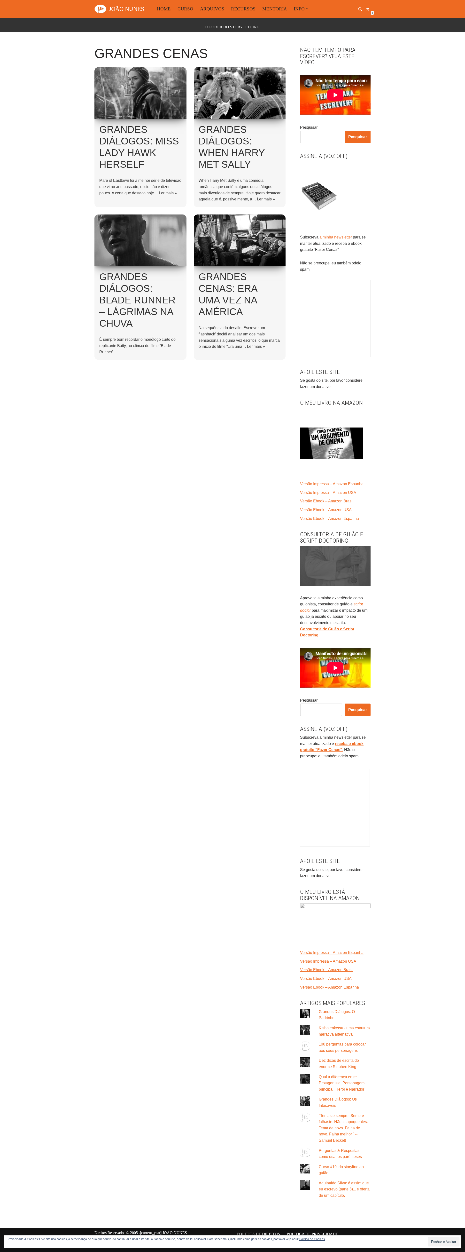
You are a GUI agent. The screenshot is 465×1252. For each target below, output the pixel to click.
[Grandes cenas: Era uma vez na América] (240, 240)
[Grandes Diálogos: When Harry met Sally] (240, 93)
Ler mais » (168, 193)
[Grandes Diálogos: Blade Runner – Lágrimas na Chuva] (140, 240)
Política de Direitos (258, 1234)
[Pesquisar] (360, 9)
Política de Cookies (312, 1239)
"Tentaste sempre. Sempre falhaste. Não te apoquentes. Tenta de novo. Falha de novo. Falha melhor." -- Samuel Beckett (343, 1128)
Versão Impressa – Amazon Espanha (332, 484)
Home (164, 8)
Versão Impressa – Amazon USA (328, 493)
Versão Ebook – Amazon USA (326, 510)
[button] (307, 9)
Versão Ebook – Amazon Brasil (326, 501)
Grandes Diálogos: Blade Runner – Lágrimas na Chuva (137, 300)
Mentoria (274, 8)
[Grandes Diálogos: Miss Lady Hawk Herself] (140, 93)
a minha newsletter (335, 237)
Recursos (243, 8)
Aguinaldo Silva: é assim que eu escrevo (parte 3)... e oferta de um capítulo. (344, 1189)
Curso (185, 8)
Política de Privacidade (312, 1234)
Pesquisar (309, 127)
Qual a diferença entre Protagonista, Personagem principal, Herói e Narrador (341, 1083)
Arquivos (212, 8)
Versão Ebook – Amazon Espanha (329, 518)
